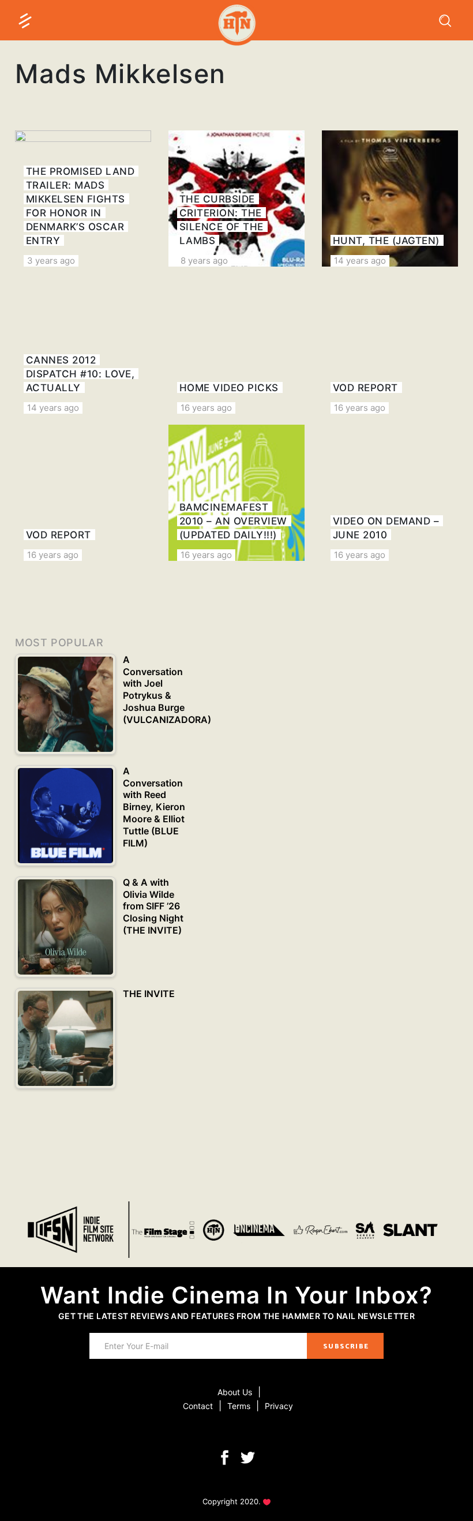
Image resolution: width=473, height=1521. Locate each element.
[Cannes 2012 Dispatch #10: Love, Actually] (83, 346)
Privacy (279, 1406)
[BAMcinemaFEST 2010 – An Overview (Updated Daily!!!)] (236, 493)
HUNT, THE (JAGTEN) (386, 240)
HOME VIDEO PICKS (229, 388)
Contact (198, 1406)
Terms (238, 1406)
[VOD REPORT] (390, 346)
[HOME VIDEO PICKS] (236, 346)
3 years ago (51, 260)
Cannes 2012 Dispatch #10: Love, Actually (80, 374)
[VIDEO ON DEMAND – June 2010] (390, 493)
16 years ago (206, 407)
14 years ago (360, 260)
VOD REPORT (365, 388)
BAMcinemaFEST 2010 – (233, 521)
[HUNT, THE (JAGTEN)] (390, 198)
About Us (234, 1392)
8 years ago (204, 260)
